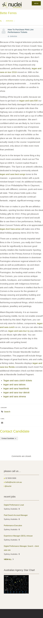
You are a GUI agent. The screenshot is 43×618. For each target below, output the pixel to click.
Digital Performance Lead (14, 505)
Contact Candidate (8, 438)
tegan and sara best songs (12, 174)
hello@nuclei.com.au (13, 482)
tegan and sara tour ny (19, 331)
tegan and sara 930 (28, 101)
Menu (36, 3)
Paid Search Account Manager (16, 515)
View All (8, 559)
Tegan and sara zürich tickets (17, 380)
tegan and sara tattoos (14, 384)
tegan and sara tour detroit (16, 392)
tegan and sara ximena (14, 396)
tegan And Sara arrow (10, 229)
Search (7, 412)
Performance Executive (13, 525)
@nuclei (8, 486)
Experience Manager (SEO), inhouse (18, 536)
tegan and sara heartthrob (16, 388)
